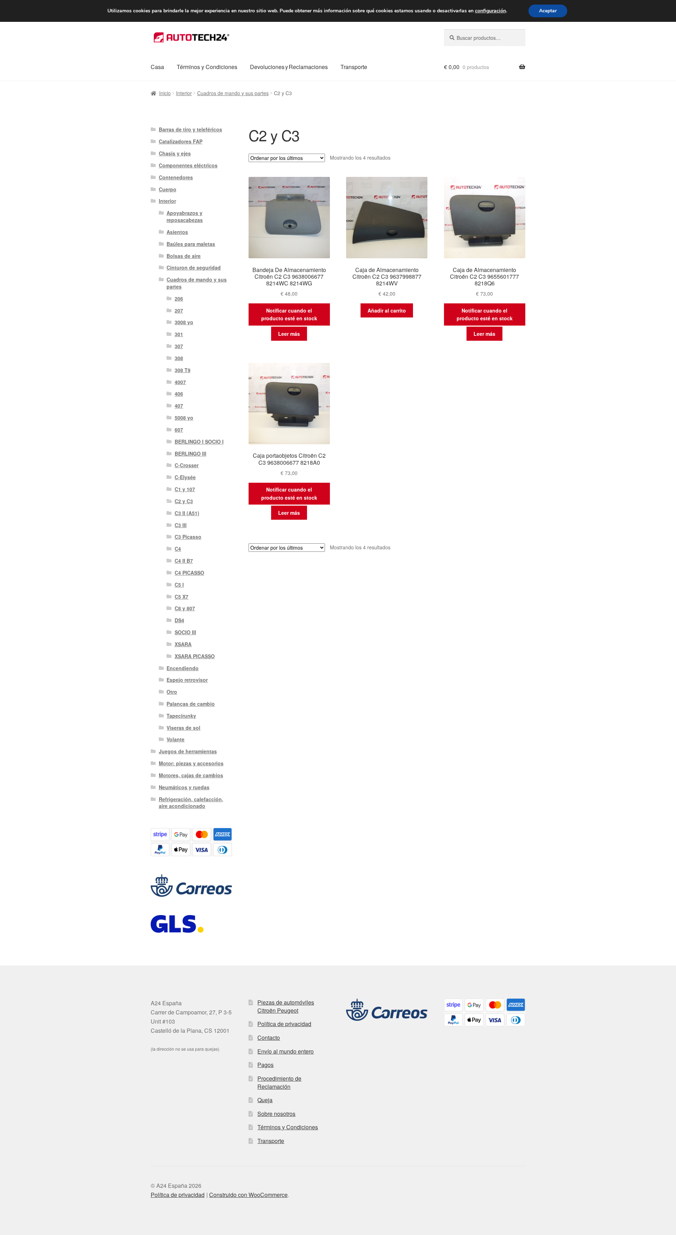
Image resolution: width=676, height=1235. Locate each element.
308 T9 (182, 369)
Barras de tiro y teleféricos (190, 129)
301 (179, 334)
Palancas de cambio (191, 703)
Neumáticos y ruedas (184, 787)
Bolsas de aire (184, 255)
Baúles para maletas (191, 243)
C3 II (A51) (187, 513)
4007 (180, 381)
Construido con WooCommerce (248, 1195)
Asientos (177, 231)
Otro (172, 691)
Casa (157, 67)
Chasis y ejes (175, 153)
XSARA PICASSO (195, 656)
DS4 (179, 620)
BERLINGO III (190, 453)
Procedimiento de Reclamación (279, 1082)
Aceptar (548, 10)
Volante (175, 739)
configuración (490, 11)
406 (179, 393)
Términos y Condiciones (207, 67)
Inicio (165, 93)
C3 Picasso (188, 536)
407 (179, 405)
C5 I (179, 584)
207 (179, 310)
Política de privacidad (284, 1024)
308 (179, 358)
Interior (184, 93)
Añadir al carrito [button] (387, 310)
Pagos (265, 1065)
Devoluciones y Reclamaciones (289, 67)
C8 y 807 (185, 608)
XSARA (183, 644)
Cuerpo (167, 189)
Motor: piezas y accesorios (191, 763)
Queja (265, 1100)
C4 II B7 (184, 560)
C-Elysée (185, 477)
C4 (178, 548)
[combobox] (484, 37)
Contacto (268, 1037)
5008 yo (184, 417)
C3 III (181, 525)
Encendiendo (183, 668)
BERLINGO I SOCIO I (199, 441)
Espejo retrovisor (187, 679)
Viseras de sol (183, 727)
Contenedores (176, 177)
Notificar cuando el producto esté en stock (289, 314)
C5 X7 (181, 596)
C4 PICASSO (189, 572)
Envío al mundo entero (285, 1051)
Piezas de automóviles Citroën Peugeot (285, 1006)
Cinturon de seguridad (194, 267)
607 (179, 429)
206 (179, 298)
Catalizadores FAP (180, 141)
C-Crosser (187, 465)
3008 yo (184, 322)
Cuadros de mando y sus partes (233, 93)
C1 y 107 (185, 489)
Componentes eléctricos (188, 165)
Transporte (353, 67)
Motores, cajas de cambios (191, 775)
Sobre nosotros (276, 1114)
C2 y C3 (184, 501)
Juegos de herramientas (188, 751)
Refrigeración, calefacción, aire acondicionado (191, 803)
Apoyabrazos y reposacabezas (185, 216)
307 (179, 346)
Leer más (289, 333)
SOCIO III (185, 632)
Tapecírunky (181, 715)
